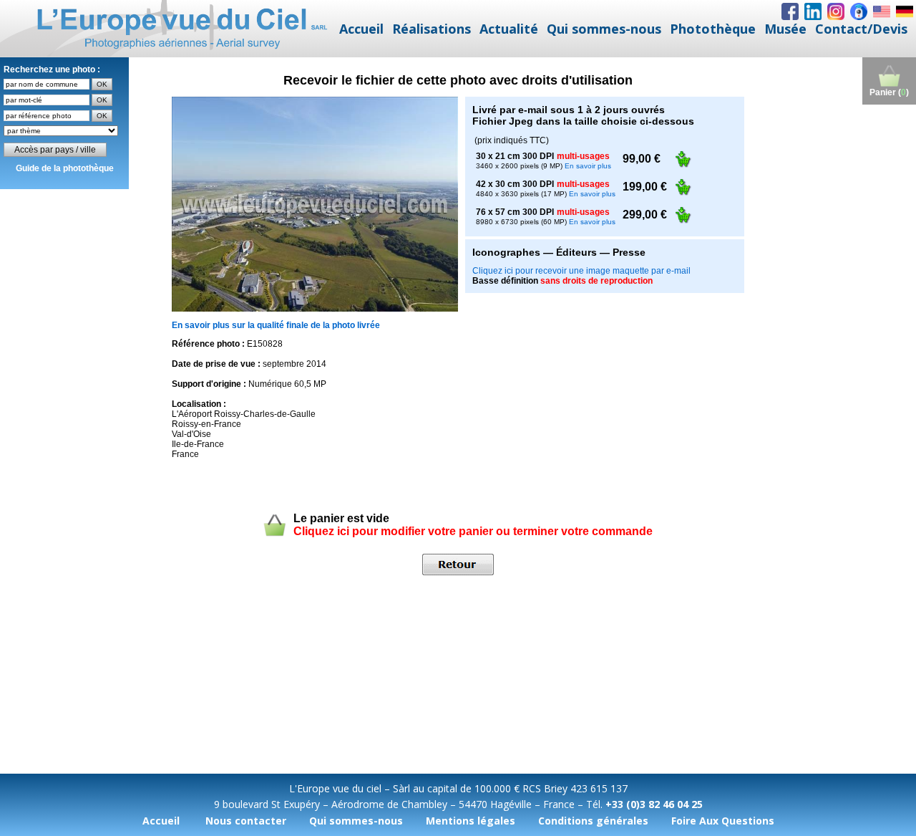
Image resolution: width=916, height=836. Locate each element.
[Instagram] (835, 11)
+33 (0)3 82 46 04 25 (654, 804)
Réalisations (431, 28)
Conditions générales (593, 820)
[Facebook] (790, 11)
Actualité (508, 28)
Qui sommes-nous (604, 28)
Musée (785, 28)
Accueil (361, 28)
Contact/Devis (861, 28)
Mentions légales (470, 820)
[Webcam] (858, 11)
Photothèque (713, 28)
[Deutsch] (904, 11)
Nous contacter (245, 820)
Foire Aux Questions (722, 820)
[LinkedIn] (813, 11)
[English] (881, 11)
